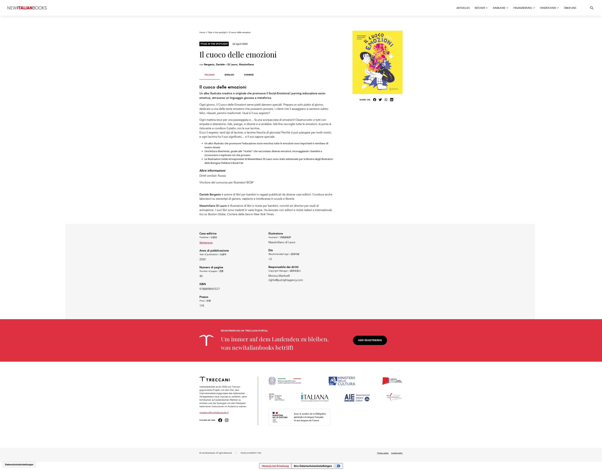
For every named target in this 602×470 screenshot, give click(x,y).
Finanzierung (522, 8)
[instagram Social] (227, 420)
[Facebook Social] (220, 420)
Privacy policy (383, 453)
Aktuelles (463, 8)
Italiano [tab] (209, 74)
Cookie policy (397, 453)
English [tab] (229, 74)
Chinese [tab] (249, 74)
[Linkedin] (391, 99)
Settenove (206, 242)
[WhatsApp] (386, 99)
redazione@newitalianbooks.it (214, 412)
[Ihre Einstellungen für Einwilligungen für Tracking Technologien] (19, 464)
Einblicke (499, 8)
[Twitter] (380, 99)
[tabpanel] (266, 150)
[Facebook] (374, 99)
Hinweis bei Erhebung (275, 465)
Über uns (570, 8)
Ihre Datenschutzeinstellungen (313, 465)
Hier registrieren (370, 340)
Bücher (480, 8)
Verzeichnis (548, 8)
